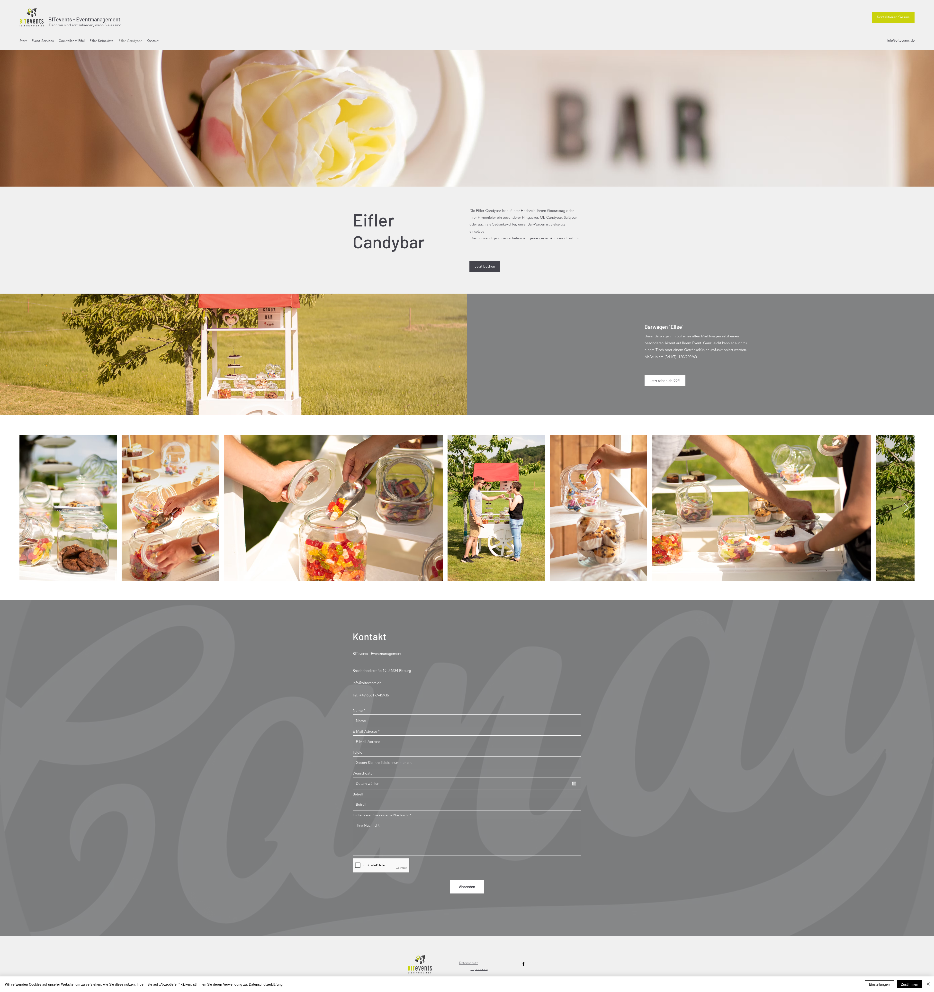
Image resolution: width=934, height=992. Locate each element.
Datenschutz (468, 963)
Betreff (358, 794)
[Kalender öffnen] (574, 783)
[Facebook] (523, 964)
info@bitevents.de (901, 40)
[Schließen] (928, 984)
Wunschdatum (364, 773)
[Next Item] (906, 508)
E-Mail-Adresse (365, 731)
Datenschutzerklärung (266, 984)
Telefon (358, 752)
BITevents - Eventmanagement (83, 19)
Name (358, 710)
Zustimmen (909, 984)
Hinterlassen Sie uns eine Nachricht (381, 815)
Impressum (479, 969)
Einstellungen (879, 984)
